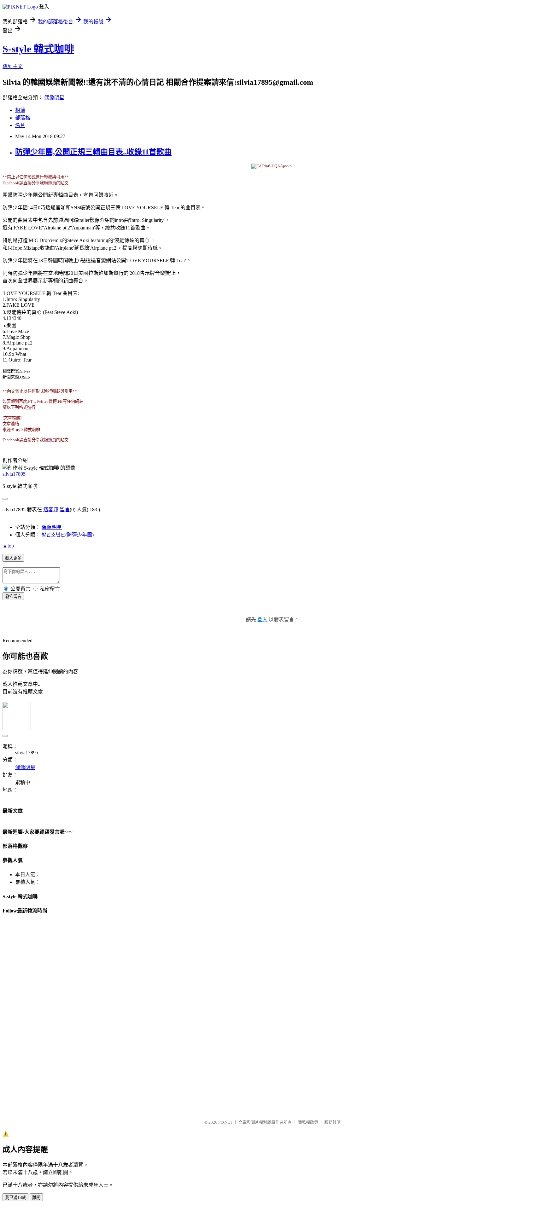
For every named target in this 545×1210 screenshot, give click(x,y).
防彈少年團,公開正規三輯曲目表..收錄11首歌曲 (93, 152)
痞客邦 (50, 509)
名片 (20, 125)
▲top (8, 545)
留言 (65, 509)
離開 (36, 1197)
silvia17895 (14, 474)
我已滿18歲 (15, 1197)
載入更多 (13, 558)
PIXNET (225, 1122)
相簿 (20, 110)
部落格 (22, 117)
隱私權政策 (308, 1122)
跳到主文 (13, 66)
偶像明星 (54, 97)
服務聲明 (332, 1122)
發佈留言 (13, 596)
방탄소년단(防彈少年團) (68, 534)
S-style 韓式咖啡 (38, 49)
